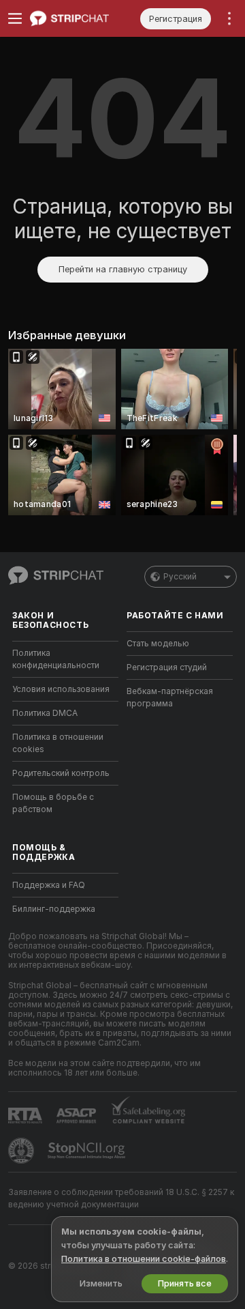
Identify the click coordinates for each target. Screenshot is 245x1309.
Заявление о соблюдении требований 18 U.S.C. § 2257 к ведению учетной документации (121, 1198)
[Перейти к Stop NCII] (88, 1150)
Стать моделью (158, 643)
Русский (180, 576)
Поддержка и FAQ (48, 885)
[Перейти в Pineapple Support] (22, 1151)
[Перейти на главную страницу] (76, 18)
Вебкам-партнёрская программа (170, 697)
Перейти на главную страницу (123, 269)
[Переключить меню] (15, 18)
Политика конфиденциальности (55, 659)
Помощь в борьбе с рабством (53, 803)
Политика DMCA (45, 713)
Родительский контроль (61, 773)
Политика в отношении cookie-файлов (143, 1259)
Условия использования (61, 689)
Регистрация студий (167, 667)
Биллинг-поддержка (53, 909)
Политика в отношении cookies (57, 743)
